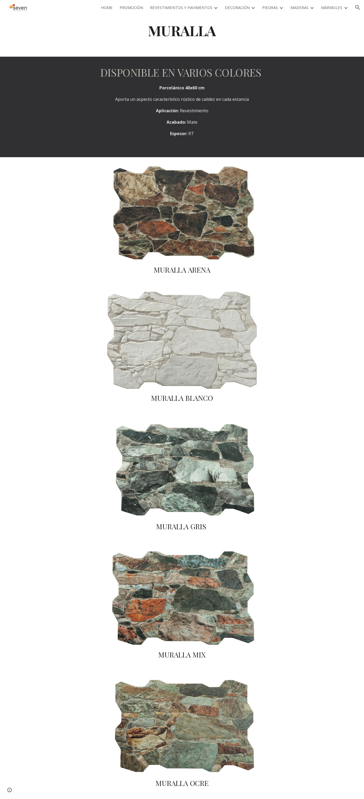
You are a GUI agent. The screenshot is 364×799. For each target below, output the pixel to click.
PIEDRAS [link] (270, 7)
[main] (182, 30)
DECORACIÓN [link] (237, 7)
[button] (357, 7)
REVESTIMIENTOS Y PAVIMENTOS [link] (181, 7)
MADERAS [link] (299, 7)
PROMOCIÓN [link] (131, 7)
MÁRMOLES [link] (331, 7)
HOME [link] (107, 7)
